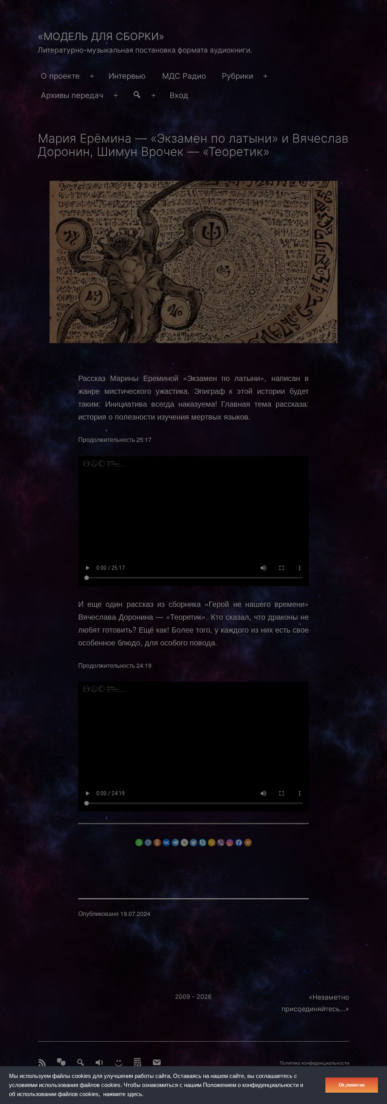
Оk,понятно (352, 1085)
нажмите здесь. (123, 1094)
